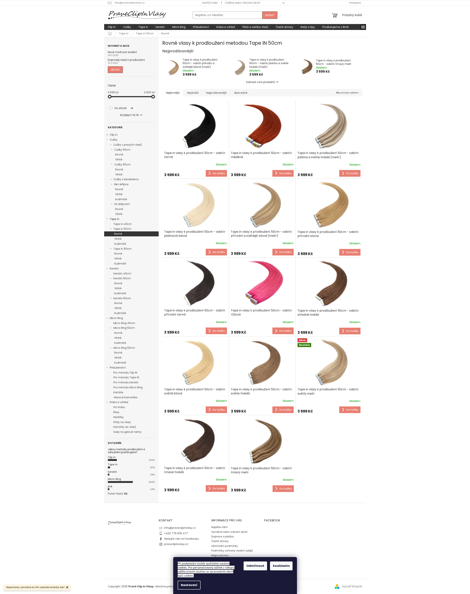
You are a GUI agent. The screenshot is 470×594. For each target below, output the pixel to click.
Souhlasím (281, 566)
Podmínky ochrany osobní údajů (232, 550)
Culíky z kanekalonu (126, 179)
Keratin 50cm (122, 278)
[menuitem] (111, 27)
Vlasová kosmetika (125, 397)
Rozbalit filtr (129, 115)
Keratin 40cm (122, 273)
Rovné (119, 154)
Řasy (116, 412)
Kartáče (118, 392)
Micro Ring (116, 318)
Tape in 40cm (122, 224)
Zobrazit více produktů (260, 82)
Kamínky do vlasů (124, 427)
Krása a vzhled (119, 402)
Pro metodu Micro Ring (128, 387)
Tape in (114, 219)
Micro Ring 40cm (124, 323)
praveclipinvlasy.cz (176, 544)
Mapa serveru (220, 555)
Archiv (115, 70)
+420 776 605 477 (176, 533)
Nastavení (189, 585)
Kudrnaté (121, 199)
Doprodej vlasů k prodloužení (126, 60)
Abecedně (240, 93)
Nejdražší (193, 93)
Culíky (113, 140)
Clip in (113, 135)
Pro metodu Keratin (126, 382)
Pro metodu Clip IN (125, 372)
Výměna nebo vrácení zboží (242, 3)
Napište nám (210, 3)
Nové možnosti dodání (122, 52)
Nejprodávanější (216, 93)
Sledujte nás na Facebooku (181, 539)
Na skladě (123, 108)
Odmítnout (255, 566)
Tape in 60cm (122, 249)
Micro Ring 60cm (124, 348)
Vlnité (118, 159)
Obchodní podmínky (224, 546)
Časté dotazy (220, 541)
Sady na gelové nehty (127, 432)
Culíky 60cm (122, 164)
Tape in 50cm (122, 229)
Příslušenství (118, 367)
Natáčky (118, 417)
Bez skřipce (121, 184)
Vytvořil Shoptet (352, 586)
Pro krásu (119, 407)
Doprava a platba (222, 536)
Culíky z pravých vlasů (127, 145)
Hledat (269, 15)
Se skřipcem (122, 204)
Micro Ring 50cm (124, 328)
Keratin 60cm (122, 298)
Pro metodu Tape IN (126, 377)
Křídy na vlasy (122, 422)
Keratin (114, 268)
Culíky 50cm (122, 150)
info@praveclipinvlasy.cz (180, 528)
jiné (110, 486)
